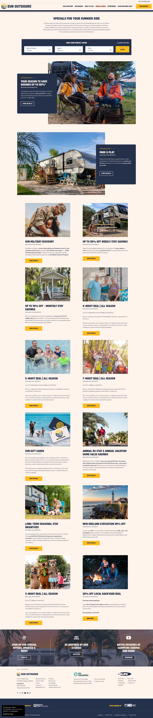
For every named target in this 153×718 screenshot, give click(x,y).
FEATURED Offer (26, 78)
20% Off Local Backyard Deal (102, 594)
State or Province (31, 48)
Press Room (52, 681)
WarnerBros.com (40, 687)
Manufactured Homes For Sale (82, 681)
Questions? (20, 683)
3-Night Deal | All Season (41, 594)
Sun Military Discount (39, 241)
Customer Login (145, 1)
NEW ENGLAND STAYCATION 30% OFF (104, 524)
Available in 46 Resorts (91, 457)
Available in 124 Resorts (33, 454)
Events (38, 683)
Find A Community (99, 679)
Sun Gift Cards (34, 451)
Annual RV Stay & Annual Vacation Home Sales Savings (104, 453)
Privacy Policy (132, 715)
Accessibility (52, 683)
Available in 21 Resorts (33, 530)
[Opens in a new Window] (42, 705)
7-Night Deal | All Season (99, 378)
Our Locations (68, 6)
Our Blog (51, 679)
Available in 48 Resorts (33, 312)
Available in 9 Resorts (32, 596)
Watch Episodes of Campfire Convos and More (128, 648)
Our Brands (79, 6)
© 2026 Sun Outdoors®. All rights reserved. (28, 715)
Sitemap (100, 715)
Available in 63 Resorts (107, 155)
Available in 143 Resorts (33, 244)
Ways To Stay (89, 6)
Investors (120, 681)
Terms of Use (108, 715)
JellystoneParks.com (54, 687)
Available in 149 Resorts (29, 87)
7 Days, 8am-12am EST (23, 688)
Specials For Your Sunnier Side (76, 18)
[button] (27, 103)
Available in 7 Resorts (90, 527)
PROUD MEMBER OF (115, 706)
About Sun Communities (81, 679)
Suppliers (120, 685)
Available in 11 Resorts (90, 309)
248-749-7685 (21, 686)
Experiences (112, 6)
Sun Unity (130, 679)
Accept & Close (8, 714)
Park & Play (107, 152)
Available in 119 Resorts (91, 244)
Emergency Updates (120, 715)
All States (29, 50)
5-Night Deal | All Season (41, 378)
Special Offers (101, 6)
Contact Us (39, 685)
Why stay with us (41, 679)
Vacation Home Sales (125, 6)
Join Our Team (40, 681)
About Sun (121, 679)
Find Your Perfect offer (76, 43)
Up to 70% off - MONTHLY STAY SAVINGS (44, 308)
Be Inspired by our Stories (76, 646)
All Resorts (60, 50)
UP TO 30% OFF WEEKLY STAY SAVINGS (105, 241)
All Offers (90, 50)
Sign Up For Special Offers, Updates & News (24, 648)
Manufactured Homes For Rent (83, 683)
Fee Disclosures (52, 685)
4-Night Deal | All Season (99, 306)
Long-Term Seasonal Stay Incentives (41, 526)
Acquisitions (121, 683)
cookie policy (14, 711)
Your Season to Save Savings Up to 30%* (34, 83)
